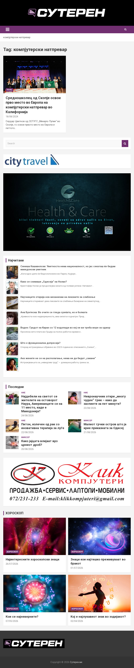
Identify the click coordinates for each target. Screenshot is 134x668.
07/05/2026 (12, 621)
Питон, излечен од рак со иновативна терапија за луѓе (42, 426)
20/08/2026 (27, 449)
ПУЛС (9, 90)
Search (125, 143)
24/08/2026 (27, 415)
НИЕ (23, 393)
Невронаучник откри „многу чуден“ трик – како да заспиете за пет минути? (105, 400)
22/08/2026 (27, 432)
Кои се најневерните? (22, 616)
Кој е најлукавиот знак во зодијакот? (98, 616)
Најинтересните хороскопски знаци (32, 559)
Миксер (88, 420)
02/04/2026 (77, 621)
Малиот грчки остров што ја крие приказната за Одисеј (105, 426)
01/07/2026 (77, 568)
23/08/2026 (90, 408)
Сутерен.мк (76, 662)
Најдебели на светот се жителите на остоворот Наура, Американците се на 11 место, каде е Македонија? (41, 403)
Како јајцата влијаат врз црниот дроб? (39, 443)
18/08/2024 (12, 116)
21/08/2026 (90, 432)
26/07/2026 (12, 564)
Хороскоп (12, 552)
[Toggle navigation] (7, 29)
